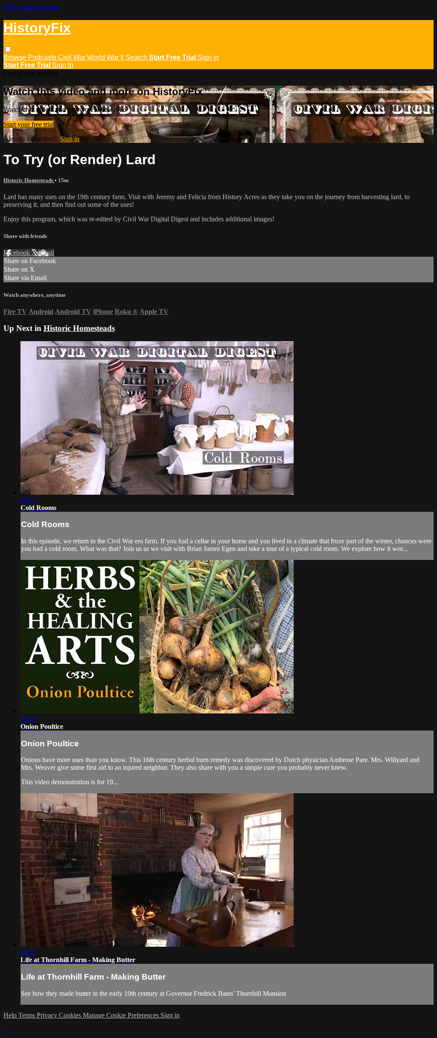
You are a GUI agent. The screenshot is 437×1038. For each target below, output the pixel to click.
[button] (8, 49)
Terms (27, 1015)
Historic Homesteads (29, 180)
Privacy (48, 1015)
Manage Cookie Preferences (121, 1015)
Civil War (72, 57)
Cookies (71, 1015)
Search (137, 57)
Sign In (62, 65)
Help (10, 1015)
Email (46, 252)
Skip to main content (31, 7)
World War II (106, 57)
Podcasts (43, 57)
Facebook (17, 252)
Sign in (208, 57)
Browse (15, 57)
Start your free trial (28, 124)
